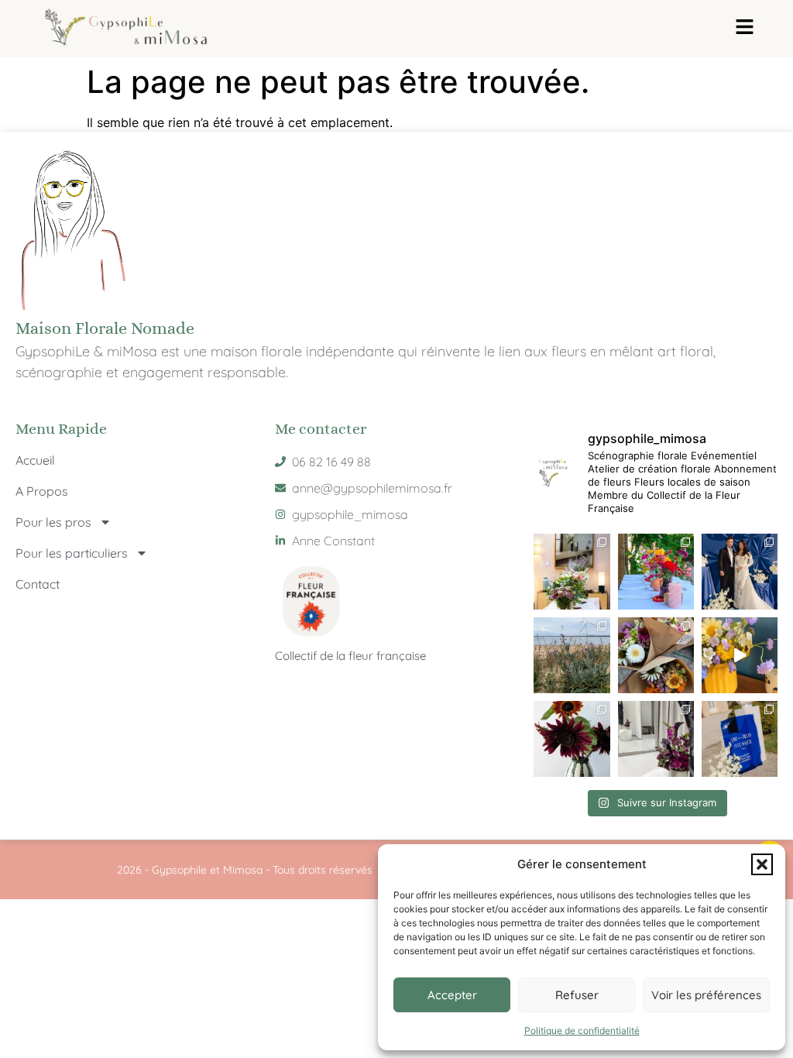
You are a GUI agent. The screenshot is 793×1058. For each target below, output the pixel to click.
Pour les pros (53, 522)
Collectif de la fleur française (350, 655)
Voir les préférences (706, 995)
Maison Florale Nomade (104, 328)
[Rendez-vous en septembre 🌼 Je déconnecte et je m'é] (571, 655)
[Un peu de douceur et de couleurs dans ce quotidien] (740, 655)
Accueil (35, 460)
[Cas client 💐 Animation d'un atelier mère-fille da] (571, 572)
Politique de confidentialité (582, 1030)
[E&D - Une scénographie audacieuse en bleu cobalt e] (740, 572)
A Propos (41, 491)
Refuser (577, 995)
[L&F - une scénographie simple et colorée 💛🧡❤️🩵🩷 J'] (656, 572)
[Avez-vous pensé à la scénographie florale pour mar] (656, 739)
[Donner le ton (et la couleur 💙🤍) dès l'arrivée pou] (740, 739)
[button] (762, 864)
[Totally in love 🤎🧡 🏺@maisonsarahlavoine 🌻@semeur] (571, 739)
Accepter (452, 995)
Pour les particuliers (71, 553)
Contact (37, 584)
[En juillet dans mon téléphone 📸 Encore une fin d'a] (656, 655)
